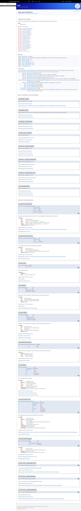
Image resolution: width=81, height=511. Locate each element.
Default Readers (35, 13)
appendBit (29, 75)
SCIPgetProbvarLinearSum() (39, 229)
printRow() (35, 432)
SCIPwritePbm (29, 89)
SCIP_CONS (75, 89)
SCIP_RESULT (36, 90)
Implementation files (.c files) (22, 13)
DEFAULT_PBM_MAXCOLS (26, 64)
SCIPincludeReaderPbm (31, 88)
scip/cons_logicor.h (26, 32)
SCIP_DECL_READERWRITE (31, 86)
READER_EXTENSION (25, 59)
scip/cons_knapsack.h (26, 29)
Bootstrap (24, 508)
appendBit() (26, 308)
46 (24, 126)
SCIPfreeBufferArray (73, 432)
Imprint (32, 507)
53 (24, 166)
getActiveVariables (30, 70)
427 (25, 496)
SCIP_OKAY (32, 229)
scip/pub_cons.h (25, 36)
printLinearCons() (27, 231)
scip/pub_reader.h (26, 38)
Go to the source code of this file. (24, 51)
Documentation (68, 1)
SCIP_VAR (40, 70)
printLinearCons (30, 80)
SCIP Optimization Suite (14, 1)
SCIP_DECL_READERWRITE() (49, 105)
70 (24, 227)
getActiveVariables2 (30, 71)
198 (25, 333)
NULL (30, 66)
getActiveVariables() (26, 432)
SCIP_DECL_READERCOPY (31, 84)
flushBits (28, 74)
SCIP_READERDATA (37, 77)
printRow (28, 78)
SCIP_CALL (27, 229)
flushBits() (25, 335)
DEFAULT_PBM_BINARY (26, 61)
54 (24, 179)
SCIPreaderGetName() (58, 485)
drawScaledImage (30, 82)
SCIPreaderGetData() (48, 485)
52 (24, 153)
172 (25, 304)
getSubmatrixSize (30, 77)
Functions (78, 11)
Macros (75, 11)
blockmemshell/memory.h (27, 28)
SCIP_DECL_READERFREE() (39, 105)
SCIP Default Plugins (30, 13)
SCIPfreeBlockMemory (39, 485)
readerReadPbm (25, 66)
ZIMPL (33, 1)
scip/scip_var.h (25, 48)
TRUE (32, 61)
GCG (39, 1)
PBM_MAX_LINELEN (25, 60)
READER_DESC (24, 57)
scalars (50, 70)
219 (25, 358)
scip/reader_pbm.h (26, 41)
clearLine (28, 73)
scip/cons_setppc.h (26, 33)
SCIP (25, 1)
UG (36, 1)
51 (24, 139)
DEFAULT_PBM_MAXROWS (27, 63)
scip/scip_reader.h (26, 47)
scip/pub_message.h (26, 37)
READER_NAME (24, 56)
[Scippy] (77, 6)
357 (25, 454)
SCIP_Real (47, 70)
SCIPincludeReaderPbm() (61, 105)
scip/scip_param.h (26, 46)
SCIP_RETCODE (23, 70)
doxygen (44, 506)
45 (24, 115)
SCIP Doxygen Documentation (7, 5)
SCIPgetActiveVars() (42, 256)
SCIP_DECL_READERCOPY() (29, 105)
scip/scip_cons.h (26, 42)
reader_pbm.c (25, 26)
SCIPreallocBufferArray (49, 229)
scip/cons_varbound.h (26, 34)
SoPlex (29, 1)
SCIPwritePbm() (27, 141)
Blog (63, 1)
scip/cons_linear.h (26, 31)
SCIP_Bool (66, 70)
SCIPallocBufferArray (54, 432)
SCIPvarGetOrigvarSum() (58, 229)
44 (24, 103)
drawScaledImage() (33, 308)
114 (25, 254)
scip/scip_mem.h (25, 43)
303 (25, 430)
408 (25, 483)
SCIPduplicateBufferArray (63, 432)
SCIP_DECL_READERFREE (31, 85)
